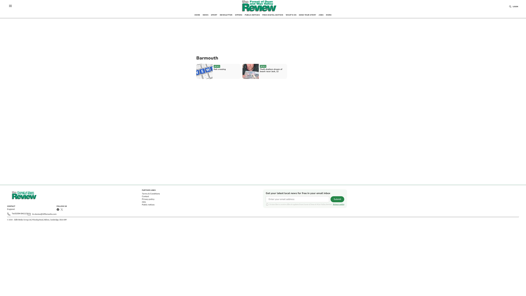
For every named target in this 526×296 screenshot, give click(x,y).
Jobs (144, 202)
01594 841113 (21, 214)
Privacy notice (338, 204)
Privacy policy (148, 199)
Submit (337, 199)
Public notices (148, 204)
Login (515, 7)
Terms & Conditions (151, 193)
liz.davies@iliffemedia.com (44, 214)
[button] (10, 6)
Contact (145, 196)
